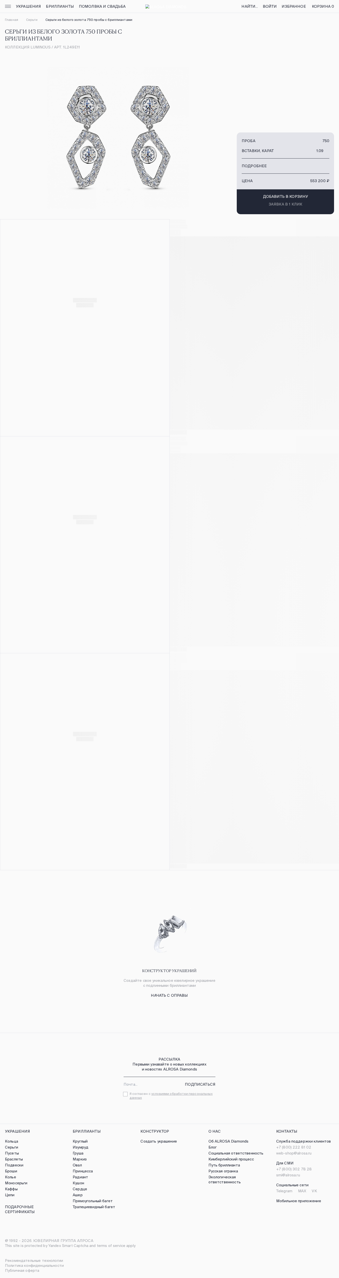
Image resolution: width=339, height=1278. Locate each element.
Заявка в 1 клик (285, 204)
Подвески (14, 1165)
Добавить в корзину (285, 196)
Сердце (80, 1189)
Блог (212, 1147)
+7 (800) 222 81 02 (293, 1147)
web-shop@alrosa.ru (294, 1153)
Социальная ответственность (236, 1153)
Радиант (80, 1177)
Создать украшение (158, 1141)
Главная (11, 20)
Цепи (10, 1195)
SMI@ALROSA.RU (288, 1175)
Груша (78, 1153)
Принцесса (83, 1171)
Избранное (294, 6)
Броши (11, 1171)
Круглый (80, 1141)
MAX (302, 1191)
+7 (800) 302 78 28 (294, 1169)
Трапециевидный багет (94, 1207)
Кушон (78, 1183)
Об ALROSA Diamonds (228, 1141)
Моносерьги (16, 1183)
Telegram (284, 1191)
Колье (10, 1177)
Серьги (31, 20)
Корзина (323, 6)
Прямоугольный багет (93, 1201)
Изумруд (80, 1147)
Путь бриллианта (224, 1165)
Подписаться (200, 1084)
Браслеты (14, 1159)
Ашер (78, 1195)
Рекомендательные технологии (34, 1260)
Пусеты (12, 1153)
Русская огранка (223, 1171)
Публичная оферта (22, 1270)
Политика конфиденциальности (34, 1265)
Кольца (11, 1141)
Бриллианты (60, 6)
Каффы (11, 1189)
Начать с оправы (169, 995)
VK (314, 1191)
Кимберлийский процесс (231, 1159)
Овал (77, 1165)
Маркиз (80, 1159)
